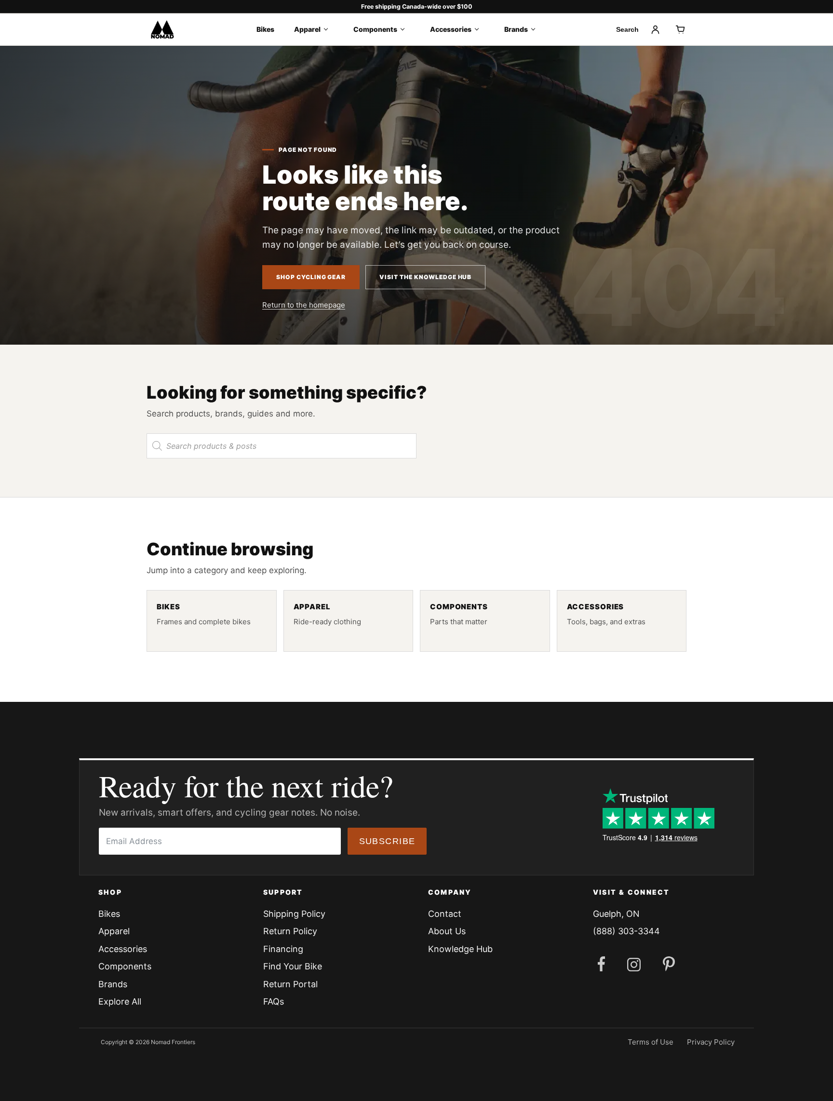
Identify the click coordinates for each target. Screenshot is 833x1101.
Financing (283, 949)
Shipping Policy (294, 914)
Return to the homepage (303, 304)
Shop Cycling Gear (311, 277)
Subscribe (387, 841)
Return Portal (290, 984)
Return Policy (290, 931)
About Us (447, 931)
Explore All (119, 1001)
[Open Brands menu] (536, 29)
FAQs (273, 1001)
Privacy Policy (711, 1042)
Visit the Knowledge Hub (425, 277)
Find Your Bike (292, 966)
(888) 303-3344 (626, 931)
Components (375, 29)
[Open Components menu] (405, 29)
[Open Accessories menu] (479, 29)
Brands (516, 29)
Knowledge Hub (460, 949)
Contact (444, 914)
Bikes (265, 29)
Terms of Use (650, 1042)
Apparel (307, 29)
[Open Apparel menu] (329, 29)
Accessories (450, 29)
